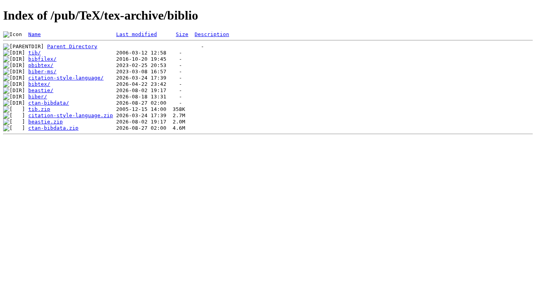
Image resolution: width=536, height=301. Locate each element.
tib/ (34, 53)
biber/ (37, 97)
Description (212, 34)
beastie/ (40, 90)
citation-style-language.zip (70, 115)
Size (182, 34)
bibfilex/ (42, 59)
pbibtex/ (40, 65)
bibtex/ (39, 84)
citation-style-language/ (66, 78)
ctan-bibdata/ (48, 103)
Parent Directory (72, 46)
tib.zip (39, 109)
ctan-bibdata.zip (53, 128)
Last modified (136, 34)
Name (34, 34)
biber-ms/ (42, 71)
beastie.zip (45, 122)
